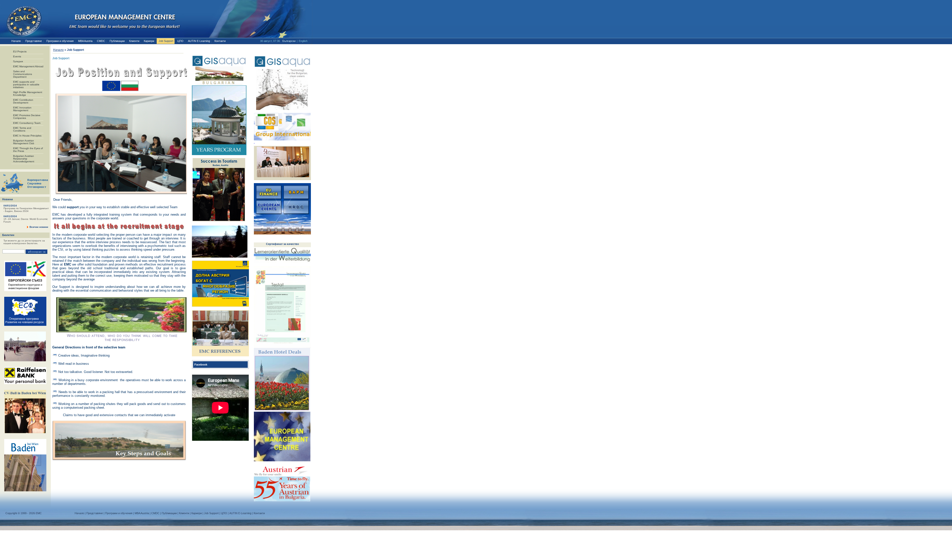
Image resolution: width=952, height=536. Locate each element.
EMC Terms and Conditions (22, 129)
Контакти (220, 40)
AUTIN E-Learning (199, 40)
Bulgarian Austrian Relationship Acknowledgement (23, 159)
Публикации (117, 40)
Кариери (149, 40)
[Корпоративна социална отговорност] (25, 193)
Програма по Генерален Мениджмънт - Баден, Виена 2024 (26, 220)
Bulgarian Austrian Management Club (23, 142)
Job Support (166, 40)
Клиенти (134, 40)
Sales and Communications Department (22, 74)
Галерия (18, 61)
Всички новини (39, 227)
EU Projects (20, 51)
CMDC (101, 40)
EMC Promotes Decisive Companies (26, 116)
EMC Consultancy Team (26, 123)
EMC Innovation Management (22, 109)
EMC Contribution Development (23, 101)
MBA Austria (85, 40)
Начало (16, 40)
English (303, 40)
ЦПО (180, 40)
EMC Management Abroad (28, 66)
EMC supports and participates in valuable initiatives (26, 84)
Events (17, 56)
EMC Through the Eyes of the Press (28, 149)
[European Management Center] (21, 19)
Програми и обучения (60, 40)
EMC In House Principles (27, 135)
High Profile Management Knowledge (27, 93)
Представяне (33, 40)
